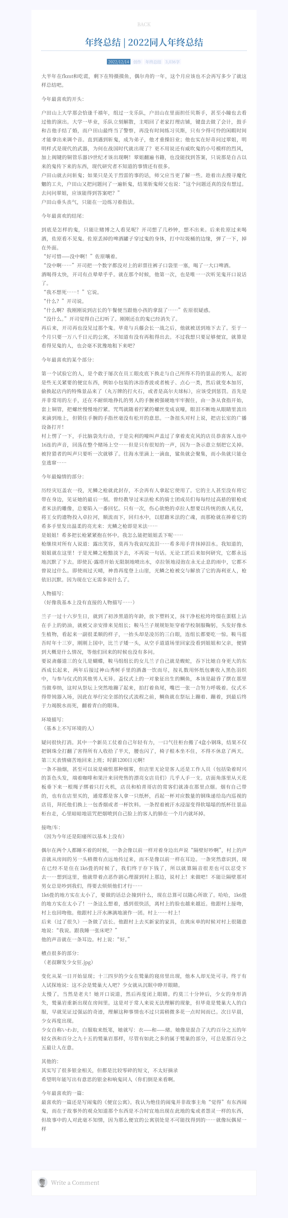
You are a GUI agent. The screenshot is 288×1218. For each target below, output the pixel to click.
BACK (144, 24)
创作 (137, 61)
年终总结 (153, 61)
